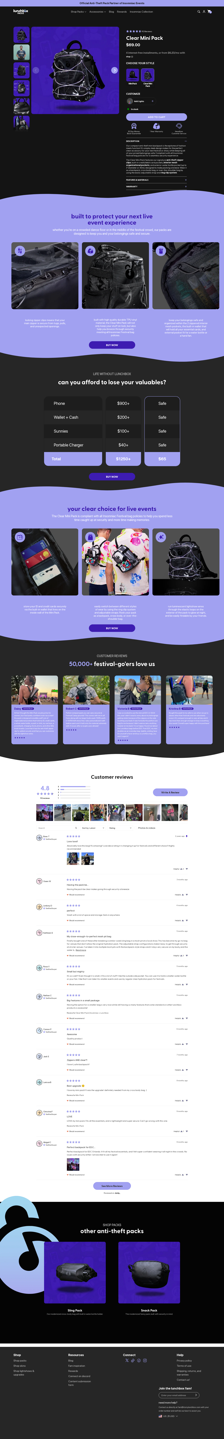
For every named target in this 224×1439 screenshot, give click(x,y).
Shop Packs (77, 11)
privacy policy (184, 1360)
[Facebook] (139, 1361)
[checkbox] (147, 828)
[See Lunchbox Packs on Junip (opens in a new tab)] (117, 1193)
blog (70, 1360)
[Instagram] (145, 1361)
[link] (139, 31)
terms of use (184, 1365)
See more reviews (112, 1185)
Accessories (96, 11)
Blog (111, 11)
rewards (73, 1371)
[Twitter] (127, 1361)
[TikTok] (133, 1361)
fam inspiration (76, 1365)
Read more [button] (81, 950)
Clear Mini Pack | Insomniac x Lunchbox (92, 1013)
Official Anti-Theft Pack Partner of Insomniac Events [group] (112, 3)
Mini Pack (80, 1095)
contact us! (183, 1379)
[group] (75, 1278)
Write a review (170, 792)
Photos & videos (146, 828)
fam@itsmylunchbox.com (189, 1407)
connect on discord (79, 1376)
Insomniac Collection (141, 11)
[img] (50, 839)
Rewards (122, 11)
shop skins (19, 1365)
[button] (114, 70)
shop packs (19, 1360)
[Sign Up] (196, 1395)
